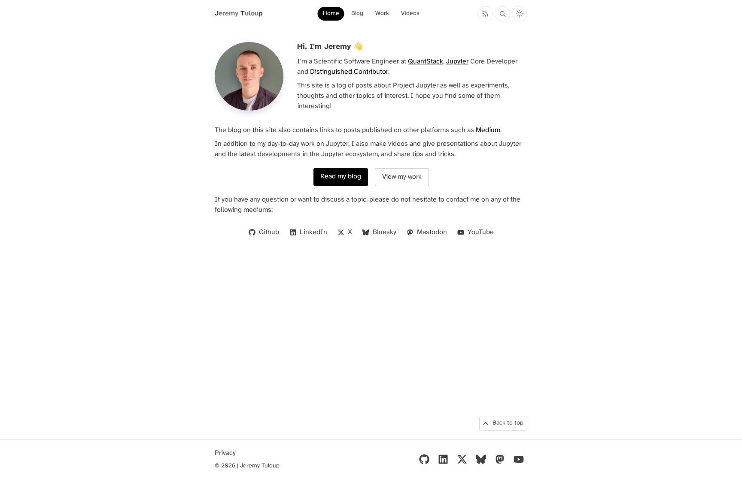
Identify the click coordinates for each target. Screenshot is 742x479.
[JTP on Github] (424, 459)
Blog (357, 13)
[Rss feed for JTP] (485, 13)
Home (331, 13)
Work (382, 13)
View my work (402, 177)
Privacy (225, 453)
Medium (488, 130)
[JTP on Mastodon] (499, 459)
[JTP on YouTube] (518, 459)
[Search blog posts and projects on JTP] (502, 13)
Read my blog (340, 176)
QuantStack (425, 61)
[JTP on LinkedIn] (443, 459)
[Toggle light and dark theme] (519, 13)
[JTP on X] (462, 459)
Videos (410, 13)
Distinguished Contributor (349, 71)
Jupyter (457, 61)
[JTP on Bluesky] (481, 459)
